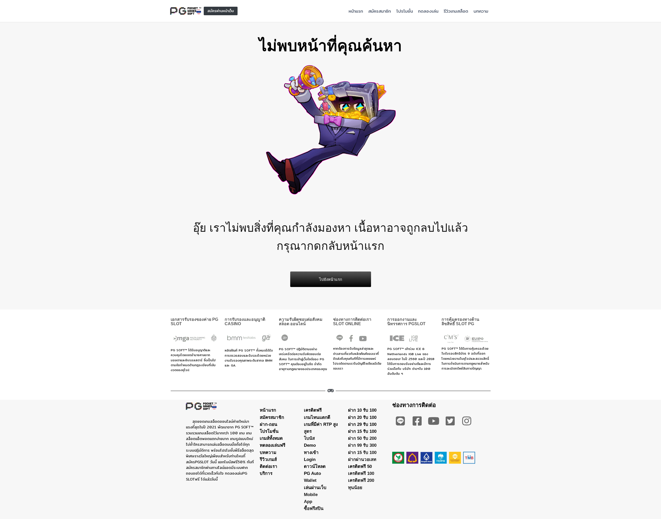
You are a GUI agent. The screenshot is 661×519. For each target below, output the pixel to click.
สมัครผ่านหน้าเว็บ (220, 11)
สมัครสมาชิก (379, 10)
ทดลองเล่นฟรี (272, 445)
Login (310, 459)
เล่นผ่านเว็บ (315, 487)
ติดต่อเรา (268, 466)
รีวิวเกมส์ (268, 459)
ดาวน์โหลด (315, 466)
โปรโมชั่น (404, 10)
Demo (310, 445)
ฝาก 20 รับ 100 (362, 417)
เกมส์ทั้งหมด (271, 438)
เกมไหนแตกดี (317, 417)
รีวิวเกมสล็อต (456, 10)
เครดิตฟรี (313, 410)
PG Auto (312, 473)
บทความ (481, 10)
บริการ (266, 473)
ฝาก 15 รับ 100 (362, 431)
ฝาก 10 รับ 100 (362, 410)
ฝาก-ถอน (268, 424)
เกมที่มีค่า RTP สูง (321, 424)
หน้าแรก (356, 10)
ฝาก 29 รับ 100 (362, 424)
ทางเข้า (311, 452)
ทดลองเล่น (428, 10)
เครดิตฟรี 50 (360, 466)
